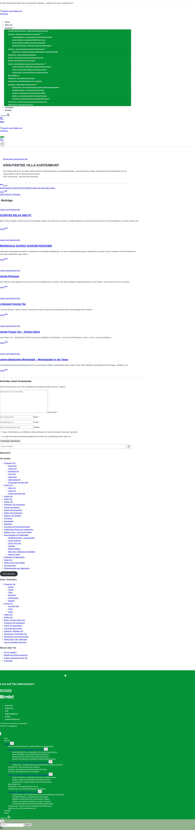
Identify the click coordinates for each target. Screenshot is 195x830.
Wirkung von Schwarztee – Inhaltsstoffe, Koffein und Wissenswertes (31, 45)
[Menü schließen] (0, 733)
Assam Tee (12, 466)
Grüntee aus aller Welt (16, 494)
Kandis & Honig (14, 554)
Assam (10, 587)
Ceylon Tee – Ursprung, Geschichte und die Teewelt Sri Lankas (28, 762)
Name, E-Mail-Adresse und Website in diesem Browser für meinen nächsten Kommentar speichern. (40, 432)
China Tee (12, 474)
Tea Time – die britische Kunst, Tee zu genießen (21, 60)
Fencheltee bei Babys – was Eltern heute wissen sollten (28, 90)
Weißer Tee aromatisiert (13, 513)
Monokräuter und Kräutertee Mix (15, 159)
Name (36, 417)
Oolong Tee (8, 496)
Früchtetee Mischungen (13, 628)
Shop (2, 122)
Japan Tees (12, 477)
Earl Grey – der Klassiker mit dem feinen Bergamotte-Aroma (25, 58)
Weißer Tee (8, 502)
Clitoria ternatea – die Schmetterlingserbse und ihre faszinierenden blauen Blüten (35, 87)
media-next (13, 726)
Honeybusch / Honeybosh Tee (15, 634)
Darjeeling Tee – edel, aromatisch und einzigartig (22, 55)
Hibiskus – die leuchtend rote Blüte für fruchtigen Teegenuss (29, 96)
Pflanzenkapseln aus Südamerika (16, 568)
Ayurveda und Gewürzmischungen (17, 527)
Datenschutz (9, 708)
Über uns (8, 25)
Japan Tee (12, 491)
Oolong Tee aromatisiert (13, 510)
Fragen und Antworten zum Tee (16, 658)
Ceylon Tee (12, 469)
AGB (6, 711)
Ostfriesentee (13, 598)
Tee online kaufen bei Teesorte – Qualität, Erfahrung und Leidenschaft (28, 31)
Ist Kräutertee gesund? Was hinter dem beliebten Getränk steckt (30, 99)
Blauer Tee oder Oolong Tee (14, 620)
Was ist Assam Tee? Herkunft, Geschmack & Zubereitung (28, 43)
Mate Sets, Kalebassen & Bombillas (21, 552)
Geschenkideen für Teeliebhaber (16, 535)
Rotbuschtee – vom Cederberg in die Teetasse (21, 78)
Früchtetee (8, 518)
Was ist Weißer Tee (13, 75)
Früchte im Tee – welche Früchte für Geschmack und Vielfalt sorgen (27, 102)
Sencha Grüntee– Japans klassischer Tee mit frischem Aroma (30, 72)
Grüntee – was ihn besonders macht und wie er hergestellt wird (28, 775)
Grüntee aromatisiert (12, 507)
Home (7, 22)
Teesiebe (11, 546)
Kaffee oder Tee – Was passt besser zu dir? (20, 104)
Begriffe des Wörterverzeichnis (16, 655)
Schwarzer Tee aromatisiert (14, 505)
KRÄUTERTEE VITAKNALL (10, 193)
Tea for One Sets (14, 543)
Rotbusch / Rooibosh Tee (13, 631)
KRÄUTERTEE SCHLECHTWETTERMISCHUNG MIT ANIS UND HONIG (27, 187)
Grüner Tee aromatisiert (13, 626)
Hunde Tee (8, 560)
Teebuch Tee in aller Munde (14, 563)
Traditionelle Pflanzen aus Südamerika (18, 530)
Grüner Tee (8, 485)
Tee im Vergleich (10, 652)
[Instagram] (1, 698)
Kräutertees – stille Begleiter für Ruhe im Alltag (23, 792)
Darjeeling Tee (13, 471)
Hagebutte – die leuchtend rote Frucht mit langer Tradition (28, 93)
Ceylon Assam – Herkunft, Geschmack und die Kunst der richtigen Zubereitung (35, 52)
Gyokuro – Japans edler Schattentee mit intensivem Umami (29, 69)
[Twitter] (6, 698)
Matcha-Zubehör (14, 549)
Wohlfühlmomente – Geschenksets (21, 538)
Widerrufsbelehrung (11, 713)
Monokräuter (9, 521)
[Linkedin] (9, 698)
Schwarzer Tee (9, 463)
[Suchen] (128, 446)
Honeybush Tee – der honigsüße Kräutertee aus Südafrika (25, 81)
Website (36, 427)
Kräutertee (8, 524)
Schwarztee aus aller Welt (18, 483)
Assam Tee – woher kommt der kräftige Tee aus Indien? (26, 750)
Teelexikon (9, 107)
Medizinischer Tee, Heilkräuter (15, 639)
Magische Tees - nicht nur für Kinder (18, 532)
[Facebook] (4, 698)
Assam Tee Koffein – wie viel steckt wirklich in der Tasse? (29, 40)
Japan (10, 612)
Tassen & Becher (14, 541)
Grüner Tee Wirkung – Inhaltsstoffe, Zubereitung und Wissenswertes (31, 66)
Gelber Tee (8, 499)
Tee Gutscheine (10, 566)
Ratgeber (7, 744)
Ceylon (10, 590)
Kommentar (53, 412)
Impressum (9, 705)
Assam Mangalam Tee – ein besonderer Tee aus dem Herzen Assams (32, 37)
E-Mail (36, 422)
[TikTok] (12, 698)
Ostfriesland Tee (14, 480)
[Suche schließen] (2, 821)
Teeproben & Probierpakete (14, 557)
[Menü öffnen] (2, 144)
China (10, 592)
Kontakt (8, 110)
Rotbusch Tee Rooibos (12, 516)
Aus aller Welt (13, 606)
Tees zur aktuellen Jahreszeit (15, 642)
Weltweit (11, 601)
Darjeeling (12, 595)
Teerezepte (8, 661)
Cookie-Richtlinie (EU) (12, 719)
